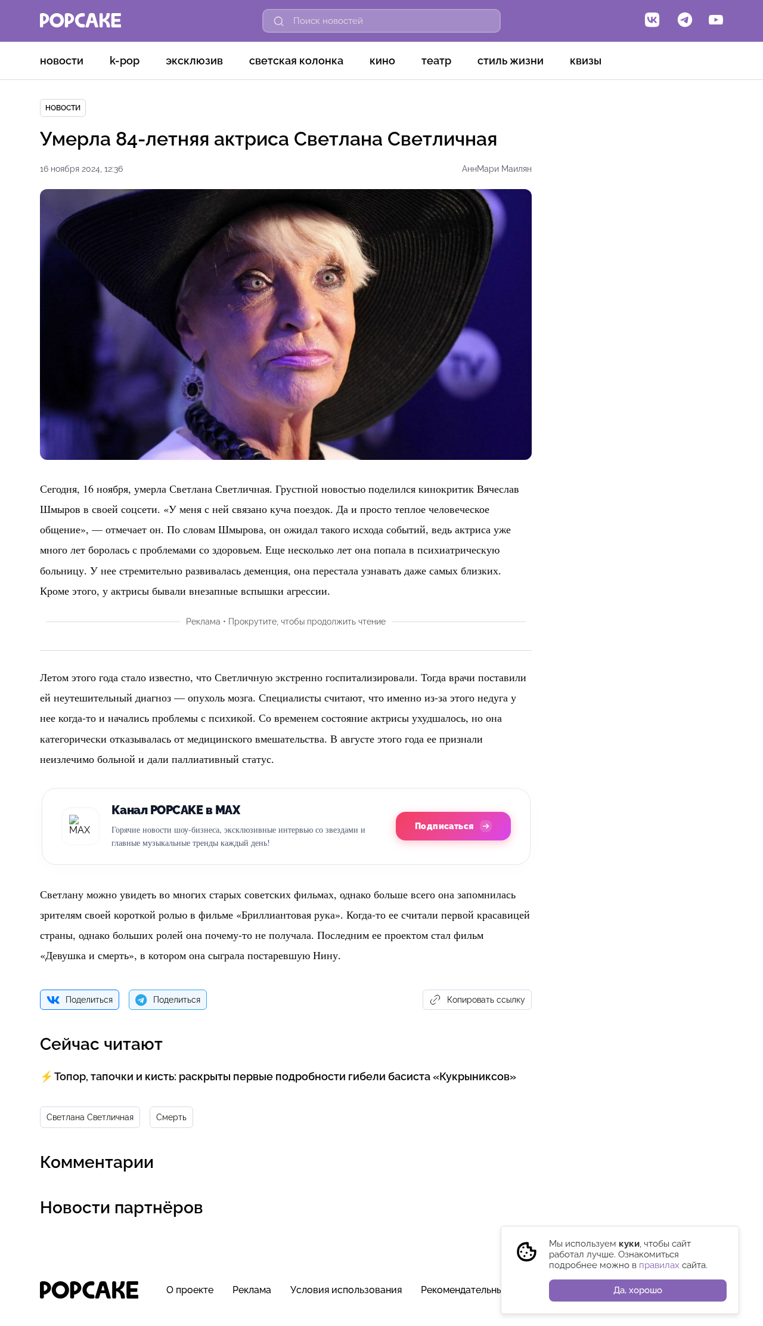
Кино (382, 60)
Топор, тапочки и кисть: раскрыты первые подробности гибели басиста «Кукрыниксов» (285, 1076)
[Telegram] (685, 21)
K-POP (124, 60)
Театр (436, 60)
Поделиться (89, 999)
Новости (61, 60)
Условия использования (346, 1290)
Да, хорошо (637, 1290)
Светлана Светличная (90, 1117)
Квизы (585, 60)
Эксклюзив (194, 60)
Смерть (171, 1117)
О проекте (189, 1290)
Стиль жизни (510, 60)
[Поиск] (279, 21)
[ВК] (652, 21)
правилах (659, 1265)
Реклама (251, 1290)
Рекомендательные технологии (493, 1290)
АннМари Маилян (497, 169)
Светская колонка (296, 60)
